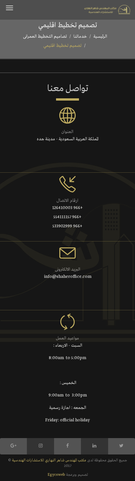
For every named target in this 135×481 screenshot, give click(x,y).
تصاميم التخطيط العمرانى (45, 36)
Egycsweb (56, 474)
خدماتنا (80, 36)
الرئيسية (100, 36)
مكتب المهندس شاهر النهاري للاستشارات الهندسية (48, 460)
